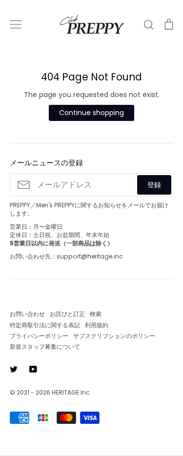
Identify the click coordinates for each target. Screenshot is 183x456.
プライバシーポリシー (39, 336)
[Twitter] (13, 369)
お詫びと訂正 (67, 314)
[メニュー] (15, 24)
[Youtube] (33, 369)
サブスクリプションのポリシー (114, 336)
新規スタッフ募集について (45, 346)
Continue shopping (91, 113)
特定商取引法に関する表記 (45, 325)
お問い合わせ (27, 314)
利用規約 (96, 325)
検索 (96, 314)
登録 (154, 185)
